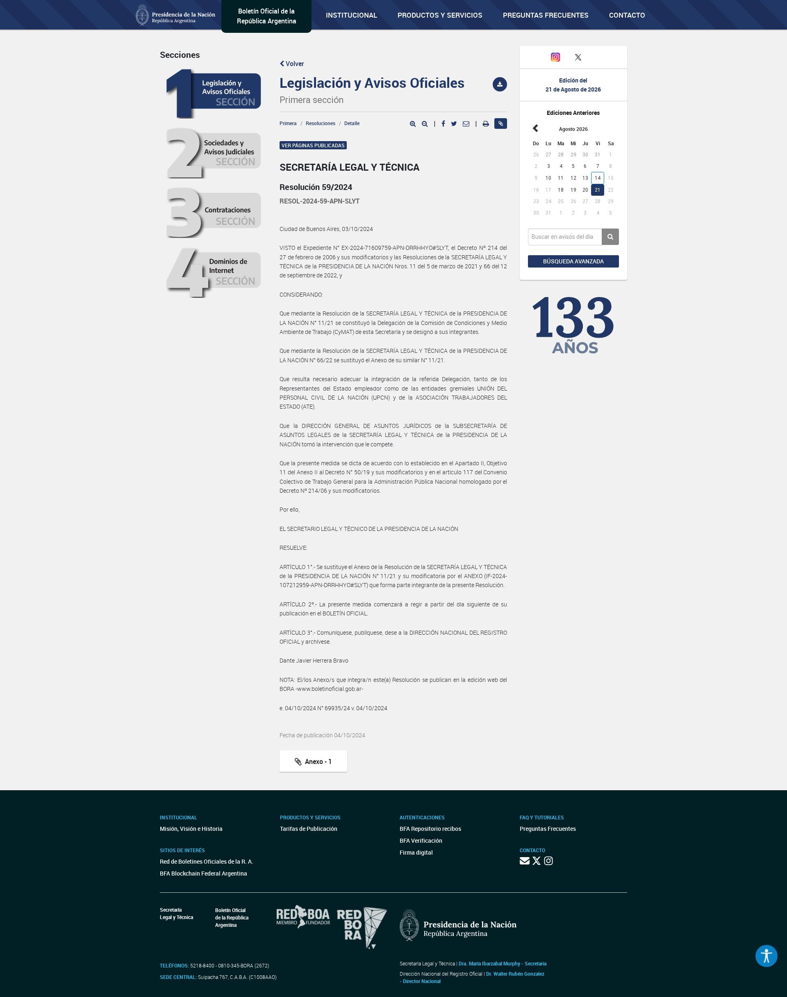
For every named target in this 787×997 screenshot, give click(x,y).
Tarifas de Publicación (308, 828)
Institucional (351, 15)
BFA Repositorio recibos (430, 828)
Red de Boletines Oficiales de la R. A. (206, 861)
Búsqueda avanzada (573, 261)
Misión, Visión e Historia (191, 828)
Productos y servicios (440, 15)
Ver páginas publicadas (313, 145)
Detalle (351, 123)
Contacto (627, 15)
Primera (288, 123)
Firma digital (416, 852)
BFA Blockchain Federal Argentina (203, 873)
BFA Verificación (421, 840)
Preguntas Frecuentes (546, 15)
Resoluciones (320, 123)
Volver (294, 63)
